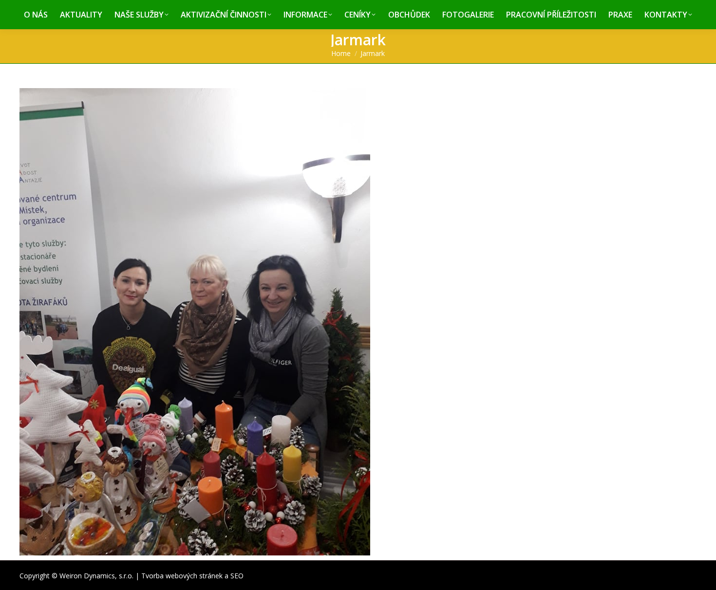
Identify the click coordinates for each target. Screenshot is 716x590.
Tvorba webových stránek (182, 575)
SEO (237, 575)
